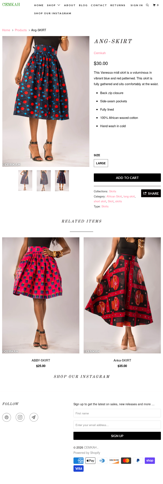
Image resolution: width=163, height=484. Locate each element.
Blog (83, 5)
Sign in (137, 5)
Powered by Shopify (86, 452)
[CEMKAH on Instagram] (21, 417)
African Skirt (114, 196)
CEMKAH (11, 5)
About (70, 5)
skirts (118, 201)
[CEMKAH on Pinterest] (7, 417)
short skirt (100, 201)
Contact (99, 5)
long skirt (129, 196)
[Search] (147, 5)
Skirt (111, 201)
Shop (52, 5)
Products (21, 30)
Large (101, 163)
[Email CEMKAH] (35, 417)
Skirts (112, 191)
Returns (117, 5)
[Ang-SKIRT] (46, 101)
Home (39, 5)
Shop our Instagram (52, 13)
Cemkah (100, 53)
